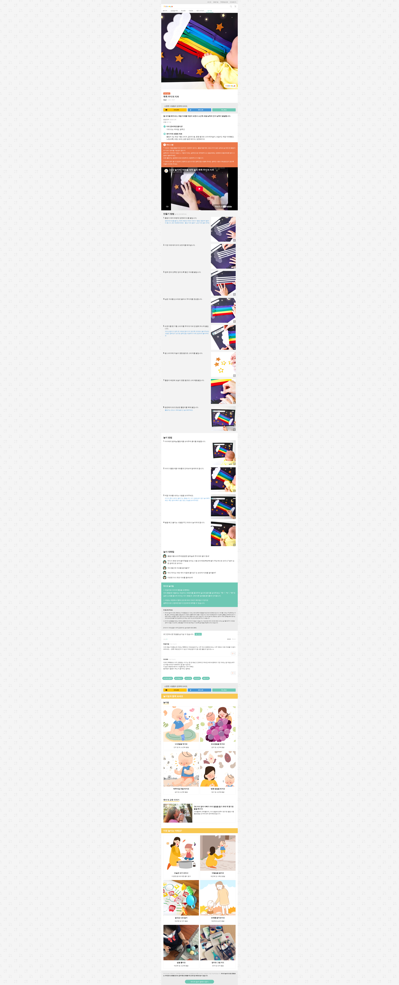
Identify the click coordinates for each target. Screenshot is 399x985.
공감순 (229, 639)
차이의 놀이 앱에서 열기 (199, 982)
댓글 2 (165, 100)
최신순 (234, 639)
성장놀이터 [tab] (174, 11)
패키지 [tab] (165, 11)
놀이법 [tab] (210, 11)
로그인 (209, 2)
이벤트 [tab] (191, 11)
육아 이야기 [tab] (200, 11)
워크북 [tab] (183, 11)
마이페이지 (233, 2)
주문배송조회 (224, 2)
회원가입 (215, 2)
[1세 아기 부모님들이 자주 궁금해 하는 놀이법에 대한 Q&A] (179, 628)
